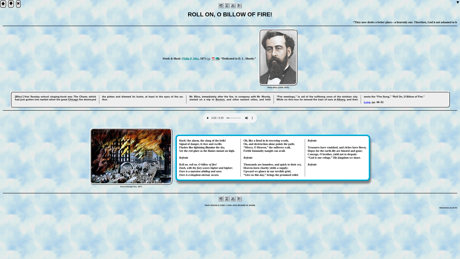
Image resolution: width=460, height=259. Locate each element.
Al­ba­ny (341, 99)
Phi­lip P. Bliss (190, 58)
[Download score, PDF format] (213, 58)
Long (367, 102)
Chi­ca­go (73, 99)
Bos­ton (220, 99)
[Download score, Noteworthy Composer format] (217, 58)
